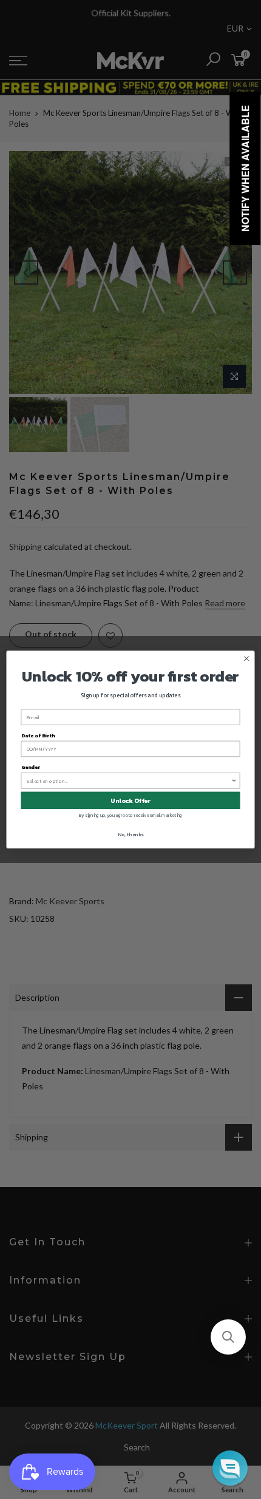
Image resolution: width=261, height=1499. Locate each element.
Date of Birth (38, 735)
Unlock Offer (130, 800)
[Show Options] (234, 780)
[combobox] (129, 780)
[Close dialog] (246, 658)
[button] (228, 1337)
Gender (30, 767)
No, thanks (130, 835)
